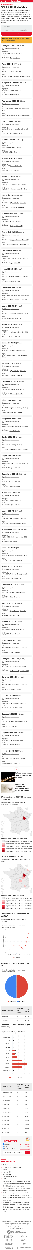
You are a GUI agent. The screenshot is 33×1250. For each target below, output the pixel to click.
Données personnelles (7, 1225)
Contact (7, 1223)
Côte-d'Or (18, 53)
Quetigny (13, 226)
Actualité (7, 1144)
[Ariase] (8, 1248)
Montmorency (14, 523)
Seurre (12, 147)
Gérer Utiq (28, 1225)
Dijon (11, 152)
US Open (6, 1179)
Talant (12, 689)
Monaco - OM (7, 1172)
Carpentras (14, 207)
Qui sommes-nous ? (7, 1221)
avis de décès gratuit (23, 38)
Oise (17, 615)
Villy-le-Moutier (14, 184)
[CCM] (24, 1236)
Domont (12, 560)
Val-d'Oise (23, 523)
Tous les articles (14, 1223)
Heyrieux (13, 58)
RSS (20, 1223)
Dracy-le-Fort (14, 244)
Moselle (15, 95)
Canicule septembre (9, 1165)
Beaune (12, 53)
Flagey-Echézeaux (16, 240)
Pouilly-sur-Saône (15, 277)
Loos (10, 541)
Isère (18, 58)
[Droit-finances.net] (24, 1240)
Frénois (12, 72)
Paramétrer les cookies (19, 1225)
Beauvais (12, 615)
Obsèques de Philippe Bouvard (12, 1167)
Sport (6, 1146)
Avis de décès (8, 4)
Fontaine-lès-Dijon (16, 671)
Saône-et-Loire (23, 244)
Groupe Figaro (21, 1226)
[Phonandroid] (24, 1248)
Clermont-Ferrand (16, 355)
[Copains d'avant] (8, 1244)
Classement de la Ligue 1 (10, 1177)
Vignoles (13, 394)
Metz (11, 95)
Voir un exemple (25, 1144)
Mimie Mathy (7, 1174)
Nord (14, 541)
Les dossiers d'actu (9, 1149)
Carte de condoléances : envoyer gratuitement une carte (23, 775)
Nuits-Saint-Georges (16, 76)
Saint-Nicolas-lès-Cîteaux (18, 108)
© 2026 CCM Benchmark (16, 1228)
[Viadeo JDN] (24, 1244)
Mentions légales (12, 1226)
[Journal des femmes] (8, 1236)
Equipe (15, 1221)
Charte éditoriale (22, 1221)
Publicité (29, 1221)
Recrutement (25, 1223)
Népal (5, 1170)
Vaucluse (21, 207)
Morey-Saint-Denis (16, 129)
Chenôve (13, 578)
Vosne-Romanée (15, 300)
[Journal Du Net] (8, 1240)
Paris (11, 726)
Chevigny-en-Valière (17, 189)
